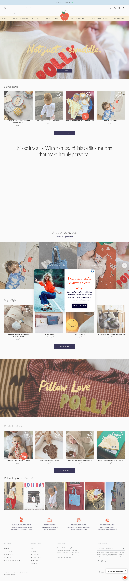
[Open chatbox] (125, 577)
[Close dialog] (92, 271)
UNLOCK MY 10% (79, 305)
